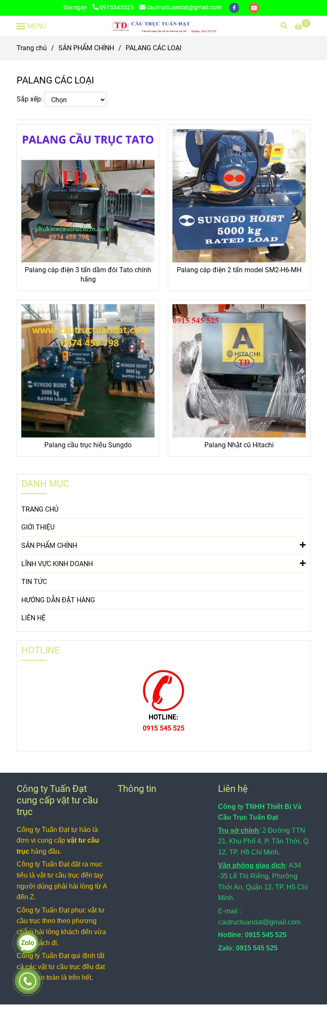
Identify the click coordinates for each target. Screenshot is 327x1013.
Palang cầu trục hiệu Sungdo (88, 445)
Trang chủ (32, 48)
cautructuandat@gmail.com (183, 7)
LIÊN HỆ (33, 618)
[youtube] (254, 7)
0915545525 (117, 7)
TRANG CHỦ (39, 509)
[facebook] (235, 7)
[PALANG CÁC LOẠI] (163, 25)
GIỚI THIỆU (37, 527)
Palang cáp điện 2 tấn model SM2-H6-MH (239, 270)
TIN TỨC (34, 582)
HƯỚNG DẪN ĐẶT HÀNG (58, 600)
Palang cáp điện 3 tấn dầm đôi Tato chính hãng (88, 274)
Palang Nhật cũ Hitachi (239, 445)
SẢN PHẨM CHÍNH (86, 48)
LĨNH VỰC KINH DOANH (57, 564)
